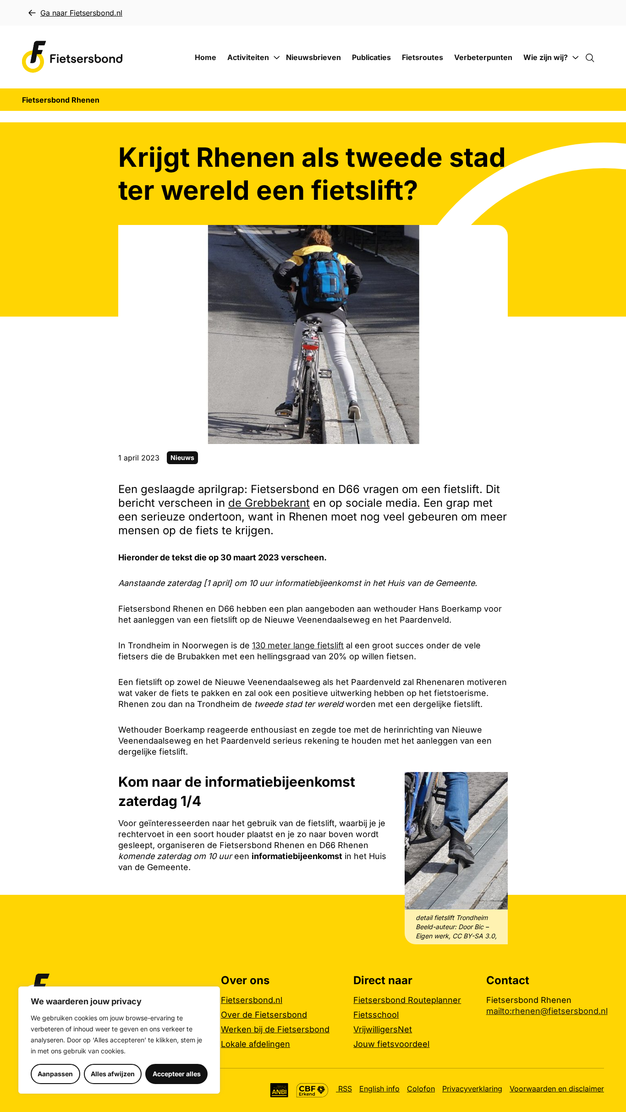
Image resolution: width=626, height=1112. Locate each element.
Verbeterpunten (483, 57)
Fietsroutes (422, 57)
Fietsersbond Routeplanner (407, 1000)
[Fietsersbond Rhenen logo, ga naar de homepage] (72, 57)
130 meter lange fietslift (298, 645)
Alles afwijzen (113, 1074)
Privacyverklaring (472, 1088)
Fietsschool (376, 1014)
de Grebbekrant (269, 502)
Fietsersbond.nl (251, 1000)
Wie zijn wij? (545, 57)
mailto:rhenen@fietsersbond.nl (547, 1011)
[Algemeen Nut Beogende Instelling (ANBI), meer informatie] (279, 1090)
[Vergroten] (495, 784)
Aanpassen (55, 1074)
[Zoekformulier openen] (594, 57)
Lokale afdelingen (255, 1044)
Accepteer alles (177, 1074)
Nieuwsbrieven (313, 57)
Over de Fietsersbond (264, 1014)
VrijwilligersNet (382, 1029)
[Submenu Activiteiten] (276, 57)
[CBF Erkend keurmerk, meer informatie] (312, 1090)
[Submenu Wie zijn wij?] (575, 57)
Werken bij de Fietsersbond (275, 1029)
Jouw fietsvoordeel (391, 1044)
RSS (344, 1088)
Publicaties (371, 57)
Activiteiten (248, 57)
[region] (119, 1040)
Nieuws (182, 457)
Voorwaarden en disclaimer (557, 1088)
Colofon (421, 1088)
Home (205, 57)
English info (379, 1088)
